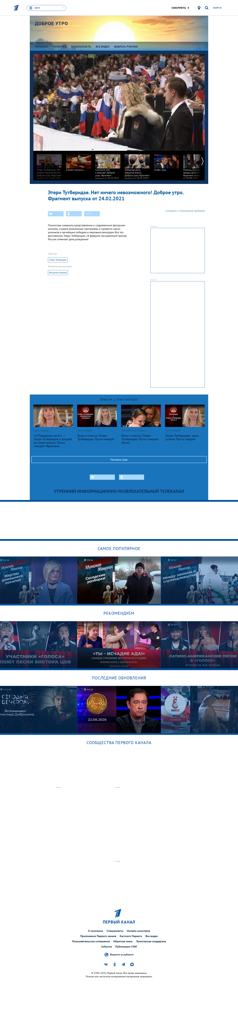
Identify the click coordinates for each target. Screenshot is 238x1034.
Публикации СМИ (126, 946)
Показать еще (119, 459)
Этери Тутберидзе (58, 259)
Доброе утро (51, 23)
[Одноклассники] (74, 213)
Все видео (151, 936)
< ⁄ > (88, 213)
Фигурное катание (58, 272)
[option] (49, 165)
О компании (95, 931)
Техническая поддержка (151, 941)
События (106, 946)
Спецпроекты (115, 931)
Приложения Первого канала (98, 936)
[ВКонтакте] (56, 213)
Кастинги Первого (131, 936)
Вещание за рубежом (121, 954)
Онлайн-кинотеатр (138, 931)
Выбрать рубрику (126, 46)
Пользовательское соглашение (91, 941)
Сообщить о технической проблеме (185, 210)
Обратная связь (123, 941)
